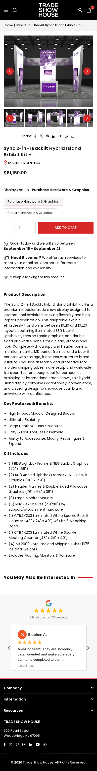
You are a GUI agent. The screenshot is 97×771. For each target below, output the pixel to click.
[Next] (87, 71)
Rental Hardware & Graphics (30, 212)
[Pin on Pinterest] (47, 136)
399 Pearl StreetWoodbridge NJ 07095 (22, 733)
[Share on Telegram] (60, 136)
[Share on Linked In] (54, 136)
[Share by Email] (72, 136)
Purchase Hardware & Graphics (33, 201)
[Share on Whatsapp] (66, 136)
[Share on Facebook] (35, 136)
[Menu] (5, 10)
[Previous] (10, 71)
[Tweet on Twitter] (41, 136)
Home (8, 25)
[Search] (14, 10)
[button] (88, 10)
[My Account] (79, 10)
